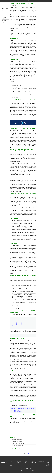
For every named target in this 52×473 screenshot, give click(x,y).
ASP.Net (26, 463)
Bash (18, 463)
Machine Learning (18, 461)
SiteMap (27, 468)
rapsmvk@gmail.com (29, 453)
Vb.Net (48, 466)
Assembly (11, 465)
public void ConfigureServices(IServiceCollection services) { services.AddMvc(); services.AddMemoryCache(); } (22, 410)
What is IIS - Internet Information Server (17, 445)
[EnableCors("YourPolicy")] (16, 335)
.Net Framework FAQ (5, 20)
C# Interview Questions (5, 8)
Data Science (18, 462)
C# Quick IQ (3, 22)
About (24, 468)
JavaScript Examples (41, 461)
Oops (48, 463)
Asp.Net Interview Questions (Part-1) (17, 439)
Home (21, 468)
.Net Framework (48, 465)
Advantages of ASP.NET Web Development (18, 443)
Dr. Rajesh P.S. (13, 5)
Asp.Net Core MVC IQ (5, 15)
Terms (30, 468)
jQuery (48, 462)
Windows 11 (33, 461)
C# (48, 464)
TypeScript (26, 462)
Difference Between (33, 462)
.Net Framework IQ (4, 12)
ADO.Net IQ (3, 10)
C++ (11, 463)
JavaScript (26, 461)
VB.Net (11, 464)
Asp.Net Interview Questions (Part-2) (17, 441)
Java (48, 461)
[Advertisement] (23, 429)
